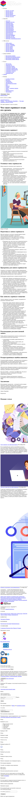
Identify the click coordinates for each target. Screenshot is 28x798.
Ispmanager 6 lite (9, 73)
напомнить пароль (21, 705)
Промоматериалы (10, 90)
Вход (8, 94)
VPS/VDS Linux (9, 23)
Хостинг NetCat (9, 49)
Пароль (17, 697)
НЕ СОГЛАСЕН (10, 678)
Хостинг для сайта (10, 10)
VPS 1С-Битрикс (9, 33)
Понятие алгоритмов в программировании (10, 587)
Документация (9, 82)
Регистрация (3, 94)
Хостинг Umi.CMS (10, 50)
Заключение (11, 601)
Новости (8, 85)
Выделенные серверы (10, 55)
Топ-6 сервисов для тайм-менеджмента (9, 444)
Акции (7, 89)
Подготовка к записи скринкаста (8, 597)
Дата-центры (8, 91)
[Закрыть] (2, 656)
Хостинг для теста (10, 16)
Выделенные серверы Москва (12, 59)
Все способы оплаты (5, 641)
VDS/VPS (25, 613)
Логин (2, 697)
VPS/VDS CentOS (10, 26)
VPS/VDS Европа (10, 30)
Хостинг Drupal (9, 47)
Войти (2, 701)
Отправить (3, 794)
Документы (3, 619)
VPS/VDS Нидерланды (11, 31)
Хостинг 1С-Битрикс (10, 45)
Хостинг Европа (9, 14)
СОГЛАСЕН (3, 678)
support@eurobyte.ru (5, 99)
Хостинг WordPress (10, 44)
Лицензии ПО (9, 65)
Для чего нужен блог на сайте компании (9, 487)
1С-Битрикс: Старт (10, 72)
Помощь (8, 619)
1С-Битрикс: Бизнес (10, 66)
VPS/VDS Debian (9, 25)
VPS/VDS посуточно (10, 37)
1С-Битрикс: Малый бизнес (12, 69)
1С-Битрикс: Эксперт (10, 67)
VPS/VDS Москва (10, 29)
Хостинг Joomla (9, 46)
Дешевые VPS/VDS (10, 22)
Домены (5, 74)
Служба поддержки (10, 78)
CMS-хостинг (9, 43)
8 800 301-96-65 (4, 95)
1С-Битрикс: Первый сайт (11, 68)
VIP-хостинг (8, 63)
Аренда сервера (4, 614)
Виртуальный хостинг (5, 613)
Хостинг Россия (9, 11)
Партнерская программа (11, 83)
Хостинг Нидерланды (10, 15)
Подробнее (6, 775)
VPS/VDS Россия (9, 28)
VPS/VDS (8, 21)
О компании (8, 81)
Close (12, 669)
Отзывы (7, 87)
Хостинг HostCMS (10, 51)
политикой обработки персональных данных (11, 717)
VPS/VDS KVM (9, 32)
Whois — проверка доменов (12, 88)
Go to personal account (5, 669)
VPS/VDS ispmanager (10, 35)
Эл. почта (3, 791)
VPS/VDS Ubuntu (9, 24)
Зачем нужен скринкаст (6, 596)
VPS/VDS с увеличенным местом (13, 38)
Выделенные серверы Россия (12, 58)
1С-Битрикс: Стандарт (11, 70)
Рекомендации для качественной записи (9, 600)
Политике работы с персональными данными (11, 676)
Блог (7, 84)
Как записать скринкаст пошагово (14, 599)
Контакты (8, 80)
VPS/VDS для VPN (10, 36)
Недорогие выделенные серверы (13, 57)
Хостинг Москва (9, 13)
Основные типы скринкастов (17, 596)
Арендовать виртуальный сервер (8, 689)
